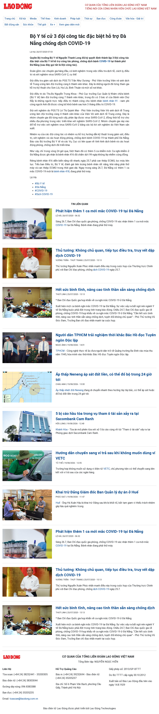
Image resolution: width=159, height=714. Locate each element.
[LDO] (27, 224)
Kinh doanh (60, 18)
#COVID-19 (41, 190)
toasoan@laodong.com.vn (24, 698)
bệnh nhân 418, (62, 171)
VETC (106, 468)
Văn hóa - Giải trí (134, 18)
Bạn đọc (101, 18)
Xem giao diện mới (69, 24)
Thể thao (45, 18)
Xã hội (22, 18)
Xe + (52, 24)
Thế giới (41, 24)
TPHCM (60, 350)
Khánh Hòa (61, 429)
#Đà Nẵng (40, 187)
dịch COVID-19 (101, 269)
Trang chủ (9, 18)
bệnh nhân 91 (110, 100)
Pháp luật (75, 18)
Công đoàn (116, 18)
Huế (58, 502)
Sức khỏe (28, 24)
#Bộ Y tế (40, 183)
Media (33, 18)
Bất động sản (11, 24)
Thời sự (88, 18)
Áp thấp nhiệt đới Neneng (69, 390)
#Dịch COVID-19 (44, 194)
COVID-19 (104, 61)
